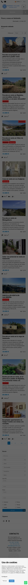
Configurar (4, 576)
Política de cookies (20, 572)
